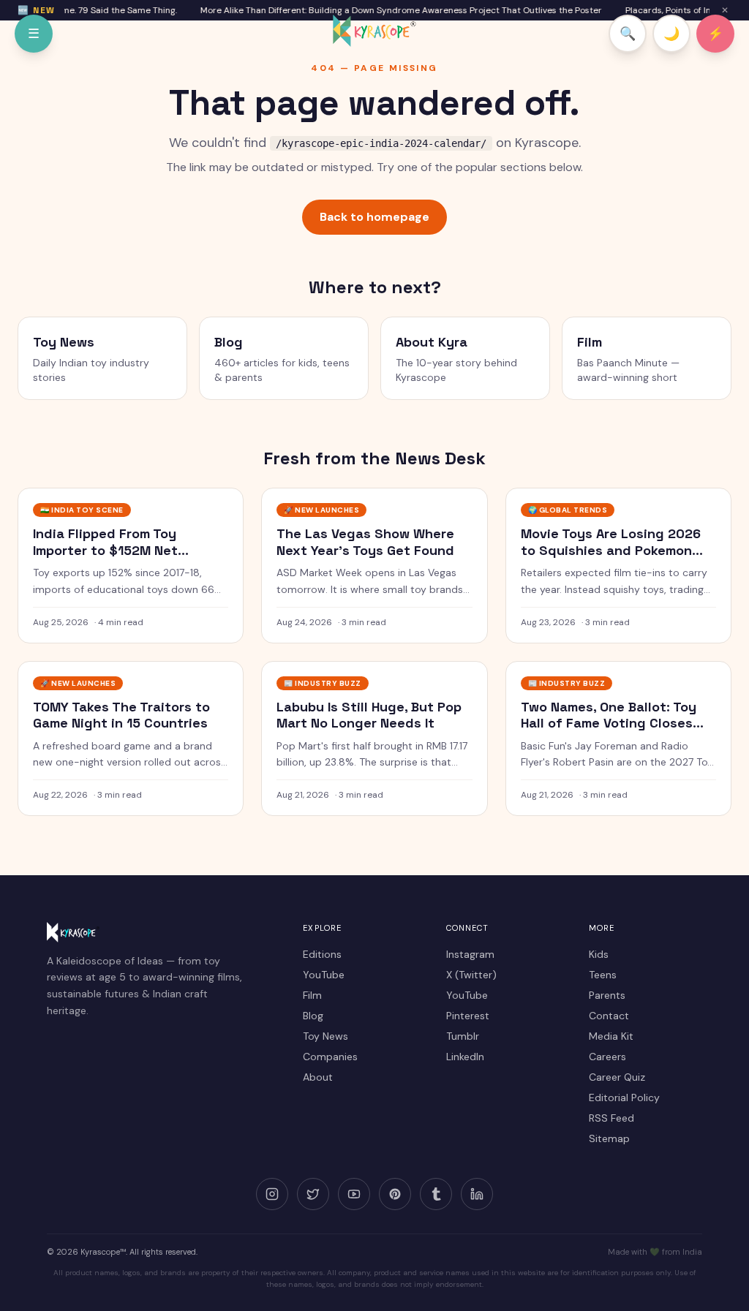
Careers (607, 1056)
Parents (607, 995)
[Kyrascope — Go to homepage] (374, 31)
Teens (603, 974)
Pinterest (467, 1015)
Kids (599, 954)
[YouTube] (354, 1194)
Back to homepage (374, 216)
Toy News (325, 1036)
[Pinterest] (395, 1194)
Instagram (470, 954)
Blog (313, 1015)
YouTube (324, 974)
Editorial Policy (624, 1097)
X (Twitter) (471, 974)
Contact (609, 1015)
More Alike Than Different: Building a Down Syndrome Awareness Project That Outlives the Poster (393, 10)
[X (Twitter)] (313, 1194)
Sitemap (609, 1138)
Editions (322, 954)
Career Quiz (617, 1077)
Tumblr (462, 1036)
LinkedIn (465, 1056)
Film (312, 995)
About (318, 1077)
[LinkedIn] (477, 1194)
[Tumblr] (436, 1194)
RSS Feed (611, 1118)
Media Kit (611, 1036)
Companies (330, 1056)
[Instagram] (272, 1194)
